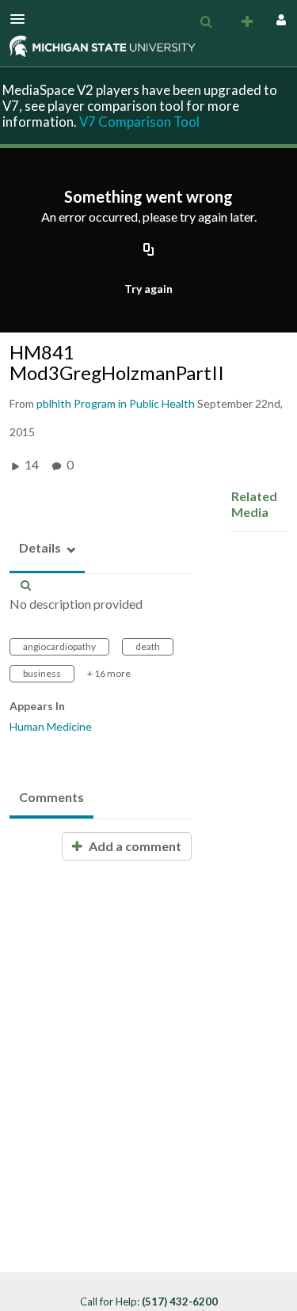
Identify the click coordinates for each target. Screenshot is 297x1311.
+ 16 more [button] (109, 673)
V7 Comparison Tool (139, 121)
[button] (22, 19)
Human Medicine (51, 726)
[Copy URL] (149, 251)
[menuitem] (206, 22)
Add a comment (133, 845)
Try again (148, 288)
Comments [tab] (51, 796)
